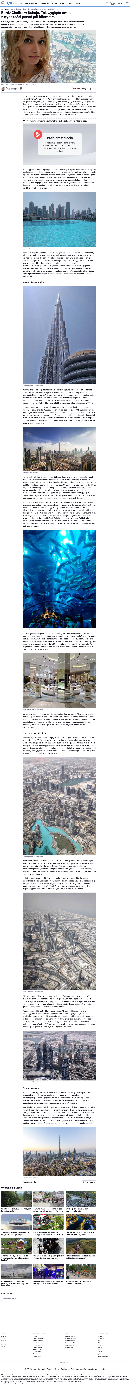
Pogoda (35, 1336)
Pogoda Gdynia (69, 1345)
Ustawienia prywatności (96, 1369)
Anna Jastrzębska (12, 88)
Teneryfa (100, 1347)
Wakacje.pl (4, 1338)
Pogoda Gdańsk (37, 1347)
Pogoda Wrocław (38, 1340)
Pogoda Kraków (37, 1345)
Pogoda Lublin (37, 1351)
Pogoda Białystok (70, 1343)
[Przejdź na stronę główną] (3, 5)
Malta (99, 1340)
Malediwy (100, 1343)
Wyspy (54, 3)
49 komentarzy (80, 89)
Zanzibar (100, 1349)
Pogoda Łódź (36, 1354)
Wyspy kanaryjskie (103, 1356)
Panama (100, 1351)
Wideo (78, 3)
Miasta (62, 3)
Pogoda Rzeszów (70, 1340)
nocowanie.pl (4, 1342)
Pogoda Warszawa (38, 1338)
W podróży (45, 3)
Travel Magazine (31, 3)
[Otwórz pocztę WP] (106, 3)
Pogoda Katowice (70, 1336)
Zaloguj (120, 3)
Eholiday (3, 1346)
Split (99, 1354)
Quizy (71, 3)
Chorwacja (101, 1338)
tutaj (39, 1383)
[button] (112, 3)
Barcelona (100, 1336)
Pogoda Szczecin (38, 1349)
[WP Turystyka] (16, 3)
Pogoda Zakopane (38, 1343)
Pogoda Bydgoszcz (70, 1338)
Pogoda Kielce (37, 1356)
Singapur (100, 1345)
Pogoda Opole (69, 1347)
